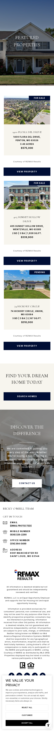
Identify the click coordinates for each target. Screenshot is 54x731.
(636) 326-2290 (18, 534)
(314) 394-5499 (18, 543)
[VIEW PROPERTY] (27, 169)
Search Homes (27, 396)
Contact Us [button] (27, 483)
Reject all (27, 707)
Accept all (27, 723)
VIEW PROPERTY (27, 171)
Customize (27, 715)
